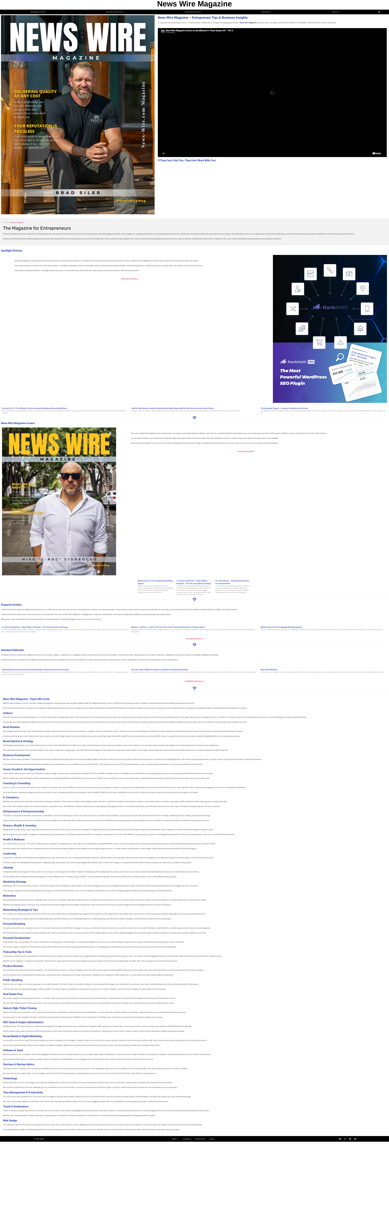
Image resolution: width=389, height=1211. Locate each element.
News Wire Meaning (269, 670)
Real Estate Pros (13, 994)
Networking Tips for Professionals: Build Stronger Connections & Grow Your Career (35, 670)
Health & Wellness (14, 839)
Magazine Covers (37, 12)
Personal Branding (14, 923)
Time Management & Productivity (23, 1092)
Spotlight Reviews (114, 12)
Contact (211, 1139)
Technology (10, 1078)
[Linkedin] (355, 1139)
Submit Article (200, 1139)
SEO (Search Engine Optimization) (23, 1022)
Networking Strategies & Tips (20, 909)
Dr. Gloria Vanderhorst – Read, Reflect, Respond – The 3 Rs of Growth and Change (35, 627)
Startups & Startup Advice (18, 1064)
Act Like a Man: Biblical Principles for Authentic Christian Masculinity (159, 670)
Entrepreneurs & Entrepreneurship (23, 811)
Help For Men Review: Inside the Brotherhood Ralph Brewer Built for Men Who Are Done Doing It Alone (172, 408)
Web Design (10, 1120)
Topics (334, 12)
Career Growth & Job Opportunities (24, 769)
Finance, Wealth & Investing (19, 825)
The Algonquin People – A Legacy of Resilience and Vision (284, 408)
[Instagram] (345, 1139)
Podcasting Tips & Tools (17, 951)
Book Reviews (11, 727)
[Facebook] (340, 1139)
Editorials (266, 12)
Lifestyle (8, 867)
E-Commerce (11, 797)
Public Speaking (12, 980)
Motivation (9, 895)
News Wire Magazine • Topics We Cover (26, 699)
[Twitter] (350, 1139)
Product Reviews (13, 966)
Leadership (9, 853)
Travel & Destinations (15, 1106)
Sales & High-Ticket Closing (19, 1008)
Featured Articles (193, 12)
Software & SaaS (13, 1050)
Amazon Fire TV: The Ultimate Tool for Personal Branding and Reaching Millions (34, 408)
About (174, 1139)
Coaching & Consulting (16, 783)
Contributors (186, 1139)
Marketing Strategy (14, 881)
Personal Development (16, 937)
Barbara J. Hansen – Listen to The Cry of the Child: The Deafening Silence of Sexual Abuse (168, 627)
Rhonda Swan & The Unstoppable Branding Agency (281, 627)
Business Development (16, 755)
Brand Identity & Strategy (18, 741)
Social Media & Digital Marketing (22, 1036)
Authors (8, 713)
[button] (379, 12)
